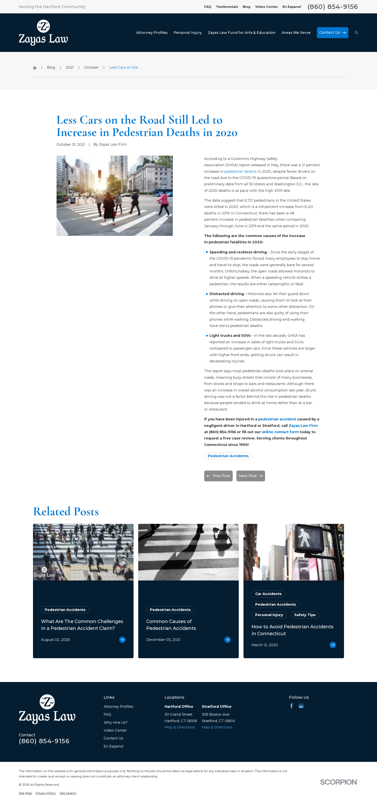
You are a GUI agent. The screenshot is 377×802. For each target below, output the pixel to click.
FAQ (207, 7)
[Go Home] (35, 67)
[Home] (43, 33)
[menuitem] (25, 793)
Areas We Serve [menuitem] (296, 32)
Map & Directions (180, 727)
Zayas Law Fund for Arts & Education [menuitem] (241, 32)
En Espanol (292, 7)
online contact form (280, 432)
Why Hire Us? (116, 722)
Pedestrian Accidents (228, 456)
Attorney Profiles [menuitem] (151, 32)
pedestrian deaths (240, 171)
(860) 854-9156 (332, 7)
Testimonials (227, 7)
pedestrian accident (277, 419)
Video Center (266, 7)
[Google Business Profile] (301, 705)
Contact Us (113, 738)
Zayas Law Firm (303, 426)
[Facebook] (291, 705)
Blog (247, 7)
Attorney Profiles (118, 706)
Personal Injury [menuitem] (188, 32)
